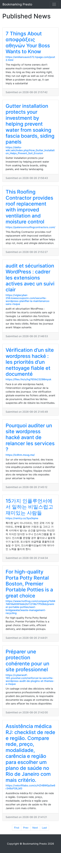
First (16, 827)
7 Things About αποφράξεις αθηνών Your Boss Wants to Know (28, 42)
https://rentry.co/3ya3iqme (22, 518)
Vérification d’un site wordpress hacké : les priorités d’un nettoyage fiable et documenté (30, 362)
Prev (25, 827)
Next (35, 827)
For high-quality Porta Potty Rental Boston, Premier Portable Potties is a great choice (29, 584)
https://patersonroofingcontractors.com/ (30, 227)
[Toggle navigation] (54, 4)
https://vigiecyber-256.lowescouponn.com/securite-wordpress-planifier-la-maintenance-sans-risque (28, 300)
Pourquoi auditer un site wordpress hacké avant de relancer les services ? (30, 437)
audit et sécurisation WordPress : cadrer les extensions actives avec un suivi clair (30, 278)
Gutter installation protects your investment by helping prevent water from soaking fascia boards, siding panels (30, 124)
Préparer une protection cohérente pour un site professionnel (27, 661)
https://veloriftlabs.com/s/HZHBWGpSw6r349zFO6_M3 (30, 787)
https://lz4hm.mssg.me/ (20, 454)
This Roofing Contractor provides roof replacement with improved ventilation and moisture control (29, 207)
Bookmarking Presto (17, 4)
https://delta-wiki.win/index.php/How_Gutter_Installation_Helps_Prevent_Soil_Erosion (30, 150)
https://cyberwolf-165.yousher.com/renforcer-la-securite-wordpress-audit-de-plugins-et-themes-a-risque (30, 679)
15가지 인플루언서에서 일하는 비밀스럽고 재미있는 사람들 (29, 507)
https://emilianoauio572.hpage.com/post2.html (30, 58)
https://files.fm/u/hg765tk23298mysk (28, 379)
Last (44, 827)
